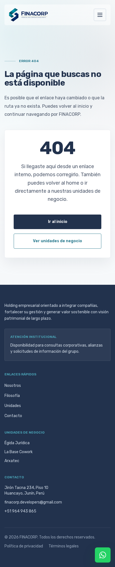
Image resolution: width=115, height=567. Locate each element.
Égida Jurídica (17, 443)
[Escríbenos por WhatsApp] (103, 555)
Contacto (13, 415)
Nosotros (12, 385)
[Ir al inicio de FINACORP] (28, 15)
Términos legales (64, 546)
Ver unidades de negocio (57, 241)
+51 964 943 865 (20, 511)
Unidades (12, 405)
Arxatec (11, 460)
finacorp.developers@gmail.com (33, 502)
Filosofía (12, 395)
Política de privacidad (23, 546)
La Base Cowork (18, 452)
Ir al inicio (57, 221)
